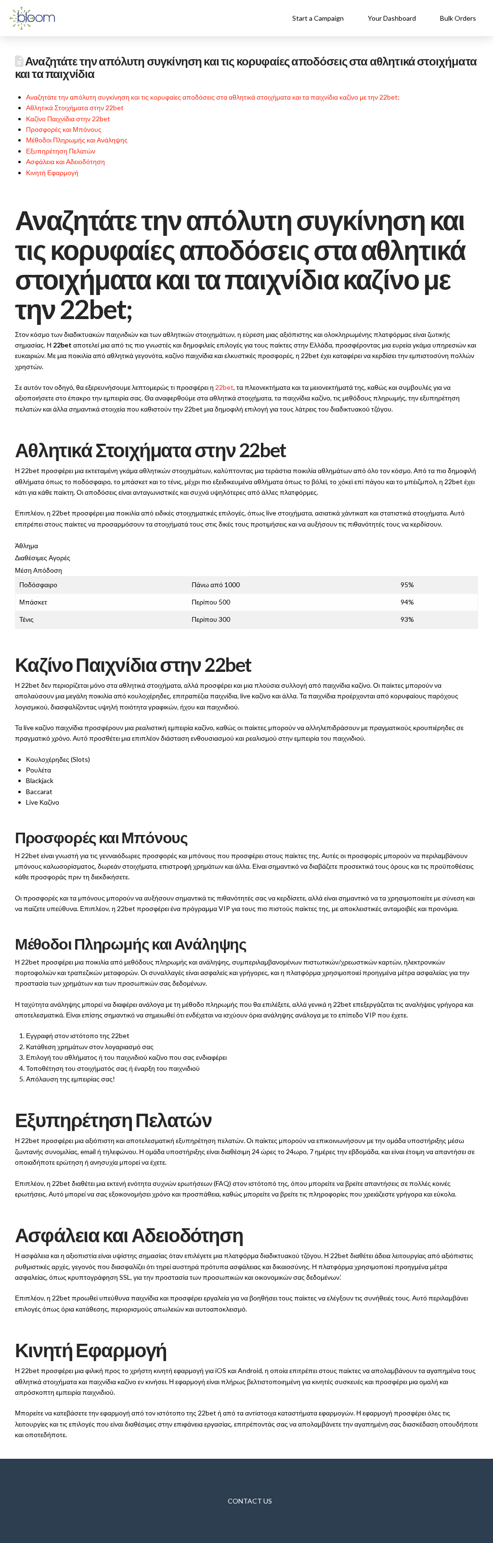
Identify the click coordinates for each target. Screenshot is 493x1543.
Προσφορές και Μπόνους (64, 129)
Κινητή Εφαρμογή (52, 172)
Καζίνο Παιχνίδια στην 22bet (68, 119)
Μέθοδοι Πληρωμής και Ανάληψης (77, 140)
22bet (224, 387)
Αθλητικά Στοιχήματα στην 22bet (75, 107)
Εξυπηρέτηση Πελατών (60, 151)
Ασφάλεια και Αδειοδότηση (65, 161)
